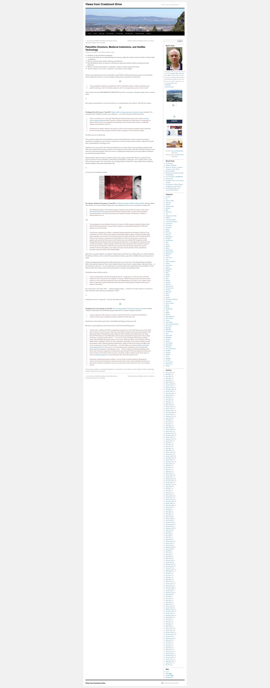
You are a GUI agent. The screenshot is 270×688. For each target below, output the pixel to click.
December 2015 (170, 610)
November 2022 (170, 458)
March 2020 (169, 517)
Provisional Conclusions (172, 299)
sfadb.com (173, 77)
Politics (144, 369)
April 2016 (168, 602)
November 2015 (170, 611)
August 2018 (169, 549)
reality (167, 310)
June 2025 (168, 399)
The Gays (168, 352)
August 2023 (169, 441)
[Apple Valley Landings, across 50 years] (174, 147)
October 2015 (169, 613)
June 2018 (168, 553)
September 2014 (170, 638)
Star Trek (168, 339)
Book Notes (168, 212)
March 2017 (169, 581)
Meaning (168, 271)
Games (167, 244)
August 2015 (169, 617)
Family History (169, 240)
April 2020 (168, 515)
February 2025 (169, 406)
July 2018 (168, 551)
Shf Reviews (129, 33)
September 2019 (170, 528)
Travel (167, 356)
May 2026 (168, 378)
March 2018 (169, 558)
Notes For (168, 284)
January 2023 (169, 454)
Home (89, 33)
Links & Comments (170, 261)
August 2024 (169, 418)
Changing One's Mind (171, 216)
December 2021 (170, 479)
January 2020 (169, 520)
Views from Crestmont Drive (103, 4)
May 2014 (168, 646)
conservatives (118, 369)
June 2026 (168, 376)
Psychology (150, 369)
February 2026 (169, 384)
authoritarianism (170, 206)
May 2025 (168, 401)
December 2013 (170, 655)
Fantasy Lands (169, 178)
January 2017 (169, 585)
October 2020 (169, 503)
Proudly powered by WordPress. (171, 683)
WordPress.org (169, 677)
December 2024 (170, 410)
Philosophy (168, 291)
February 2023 (169, 452)
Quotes (148, 33)
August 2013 (169, 663)
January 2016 (169, 608)
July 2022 (168, 465)
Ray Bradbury (169, 309)
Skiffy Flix (168, 329)
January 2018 (169, 562)
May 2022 (168, 469)
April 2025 (168, 403)
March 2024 (169, 427)
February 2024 (169, 429)
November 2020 (170, 501)
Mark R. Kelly (110, 52)
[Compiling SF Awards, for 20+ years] (174, 123)
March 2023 (169, 450)
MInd (167, 272)
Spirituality (168, 337)
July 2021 (168, 488)
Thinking (168, 354)
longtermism (169, 265)
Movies (167, 276)
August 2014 (169, 640)
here (132, 92)
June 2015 (168, 621)
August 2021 (169, 486)
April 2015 (168, 625)
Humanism (168, 253)
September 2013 (170, 661)
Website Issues (169, 364)
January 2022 (169, 477)
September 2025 (170, 393)
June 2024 (168, 422)
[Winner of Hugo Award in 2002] (174, 105)
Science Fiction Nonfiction (172, 324)
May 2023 (168, 446)
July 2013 (168, 665)
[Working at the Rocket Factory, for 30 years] (174, 117)
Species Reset (169, 335)
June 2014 (168, 644)
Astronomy (168, 202)
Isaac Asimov (169, 257)
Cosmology (168, 227)
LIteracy (168, 263)
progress (168, 297)
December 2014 (170, 632)
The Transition (169, 163)
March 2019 (169, 539)
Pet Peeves (168, 290)
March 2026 (169, 382)
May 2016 (168, 600)
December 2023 (170, 433)
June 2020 (168, 511)
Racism (167, 307)
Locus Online (172, 73)
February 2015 (169, 628)
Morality (168, 274)
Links (167, 259)
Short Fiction (169, 326)
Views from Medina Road (177, 151)
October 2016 (169, 591)
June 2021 (168, 490)
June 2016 (168, 598)
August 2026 (169, 372)
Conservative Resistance (107, 369)
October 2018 (169, 545)
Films (167, 242)
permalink (102, 371)
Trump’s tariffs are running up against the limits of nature (127, 112)
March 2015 (169, 627)
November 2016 (170, 589)
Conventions (169, 225)
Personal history (170, 288)
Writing (167, 365)
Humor (167, 255)
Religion (87, 371)
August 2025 (169, 395)
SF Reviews (119, 33)
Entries (168, 673)
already (98, 355)
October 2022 (169, 460)
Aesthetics (168, 197)
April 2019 (168, 537)
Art (166, 198)
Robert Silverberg (170, 316)
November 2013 (170, 657)
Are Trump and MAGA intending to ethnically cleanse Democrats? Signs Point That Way (101, 41)
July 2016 (168, 596)
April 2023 (168, 448)
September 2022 (170, 461)
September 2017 (170, 570)
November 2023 (170, 435)
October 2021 (169, 482)
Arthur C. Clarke (170, 200)
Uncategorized (169, 362)
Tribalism (168, 358)
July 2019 (168, 532)
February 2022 (169, 475)
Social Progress (169, 331)
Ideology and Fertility (171, 165)
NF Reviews (110, 33)
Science (167, 320)
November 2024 (170, 412)
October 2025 (169, 391)
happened (103, 355)
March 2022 (169, 473)
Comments (169, 675)
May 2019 (168, 536)
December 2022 (170, 456)
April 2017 (168, 579)
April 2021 (168, 492)
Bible (167, 210)
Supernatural (169, 345)
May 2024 (168, 424)
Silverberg (168, 328)
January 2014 (169, 653)
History (167, 248)
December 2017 (170, 564)
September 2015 (170, 615)
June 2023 (168, 444)
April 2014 (168, 647)
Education (168, 235)
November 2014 (170, 634)
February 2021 (169, 496)
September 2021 (170, 484)
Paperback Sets (169, 286)
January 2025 (169, 408)
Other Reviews (139, 33)
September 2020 (170, 505)
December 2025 (170, 387)
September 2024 (170, 416)
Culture (167, 229)
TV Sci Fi (168, 360)
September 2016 (170, 592)
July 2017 (168, 573)
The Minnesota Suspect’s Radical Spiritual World (130, 203)
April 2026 (168, 380)
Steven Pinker (169, 343)
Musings (101, 33)
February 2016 (169, 606)
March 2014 (169, 649)
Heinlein (168, 246)
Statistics (168, 341)
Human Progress (137, 369)
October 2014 (169, 636)
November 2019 (170, 524)
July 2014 (168, 642)
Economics (168, 233)
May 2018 (168, 554)
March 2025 (169, 405)
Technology (169, 346)
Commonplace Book (171, 219)
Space (167, 333)
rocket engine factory (171, 83)
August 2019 (169, 530)
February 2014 (169, 651)
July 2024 (168, 420)
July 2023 (168, 443)
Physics (167, 293)
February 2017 (169, 583)
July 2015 (168, 619)
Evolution (168, 238)
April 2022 (168, 471)
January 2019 (169, 543)
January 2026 (169, 386)
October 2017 (169, 568)
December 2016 (170, 587)
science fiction (169, 322)
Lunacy (167, 267)
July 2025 (168, 397)
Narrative (168, 282)
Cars (167, 214)
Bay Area (168, 208)
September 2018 (170, 547)
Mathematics (169, 269)
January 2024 (169, 431)
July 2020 (168, 509)
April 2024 (168, 425)
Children (168, 217)
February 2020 (169, 518)
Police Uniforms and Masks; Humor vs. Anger (141, 41)
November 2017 (170, 566)
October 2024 (169, 414)
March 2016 (169, 604)
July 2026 (168, 374)
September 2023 (170, 439)
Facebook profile (169, 87)
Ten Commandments (171, 348)
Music (167, 278)
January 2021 (169, 498)
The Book (168, 350)
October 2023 (169, 437)
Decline (167, 231)
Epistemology (169, 236)
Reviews (168, 314)
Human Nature (127, 369)
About (95, 33)
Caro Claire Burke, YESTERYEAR (174, 176)
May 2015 (168, 623)
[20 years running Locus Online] (174, 135)
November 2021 (170, 480)
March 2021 (169, 494)
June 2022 (168, 467)
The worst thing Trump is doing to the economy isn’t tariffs (129, 308)
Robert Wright (169, 318)
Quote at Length (170, 303)
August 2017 (169, 572)
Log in (167, 671)
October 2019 (169, 526)
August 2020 (169, 507)
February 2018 (169, 560)
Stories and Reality (170, 171)
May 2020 (168, 513)
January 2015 (169, 630)
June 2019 (168, 534)
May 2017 (168, 577)
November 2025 (170, 389)
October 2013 (169, 659)
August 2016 (169, 594)
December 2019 (170, 522)
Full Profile (168, 85)
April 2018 (168, 556)
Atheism (168, 204)
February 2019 (169, 541)
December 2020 (170, 499)
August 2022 (169, 463)
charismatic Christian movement (99, 211)
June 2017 (168, 575)
